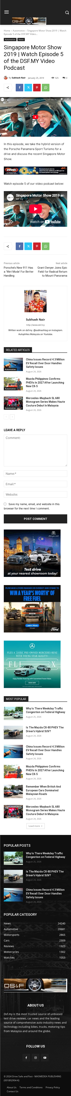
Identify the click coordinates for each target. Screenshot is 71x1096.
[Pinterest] (37, 87)
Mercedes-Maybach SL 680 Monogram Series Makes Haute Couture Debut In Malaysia (45, 402)
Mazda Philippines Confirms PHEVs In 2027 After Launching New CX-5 (45, 382)
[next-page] (12, 416)
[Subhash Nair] (6, 78)
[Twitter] (28, 87)
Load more (34, 826)
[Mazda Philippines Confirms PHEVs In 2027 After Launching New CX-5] (13, 383)
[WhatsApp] (45, 87)
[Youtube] (44, 1057)
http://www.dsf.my (35, 325)
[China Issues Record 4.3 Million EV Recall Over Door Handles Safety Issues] (13, 364)
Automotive (19, 30)
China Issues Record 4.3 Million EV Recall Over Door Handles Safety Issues (45, 363)
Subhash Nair (19, 77)
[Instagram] (35, 1057)
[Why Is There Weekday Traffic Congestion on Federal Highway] (13, 713)
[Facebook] (19, 87)
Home (7, 30)
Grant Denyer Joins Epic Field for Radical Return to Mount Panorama (52, 271)
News (21, 39)
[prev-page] (6, 416)
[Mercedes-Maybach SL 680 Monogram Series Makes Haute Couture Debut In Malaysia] (13, 403)
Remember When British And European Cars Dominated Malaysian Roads (43, 790)
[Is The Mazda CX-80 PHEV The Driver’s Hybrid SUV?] (13, 732)
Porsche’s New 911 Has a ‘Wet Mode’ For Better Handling (19, 271)
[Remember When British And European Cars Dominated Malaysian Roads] (13, 791)
